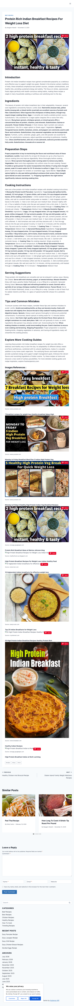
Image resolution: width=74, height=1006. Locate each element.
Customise (12, 998)
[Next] (69, 813)
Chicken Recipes (8, 917)
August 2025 (6, 976)
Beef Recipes (7, 912)
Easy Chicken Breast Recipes (12, 945)
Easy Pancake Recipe (10, 934)
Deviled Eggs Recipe (9, 948)
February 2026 (7, 959)
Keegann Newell (11, 27)
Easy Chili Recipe (8, 941)
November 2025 (8, 968)
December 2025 (8, 965)
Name (6, 882)
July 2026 (5, 957)
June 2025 (6, 981)
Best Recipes (9, 15)
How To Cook (7, 923)
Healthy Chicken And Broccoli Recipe (15, 774)
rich (19, 762)
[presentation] (18, 805)
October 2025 (7, 970)
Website (54, 882)
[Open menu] (70, 3)
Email (29, 882)
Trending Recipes (8, 926)
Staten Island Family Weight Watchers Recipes (58, 775)
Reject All (23, 998)
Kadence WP (54, 1000)
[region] (23, 992)
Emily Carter (10, 824)
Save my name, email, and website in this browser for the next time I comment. (30, 887)
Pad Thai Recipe (12, 821)
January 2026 (7, 962)
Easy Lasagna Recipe (10, 938)
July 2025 (5, 979)
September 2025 (8, 973)
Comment (6, 854)
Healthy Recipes (8, 920)
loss (13, 762)
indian (8, 762)
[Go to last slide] (5, 813)
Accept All (35, 998)
